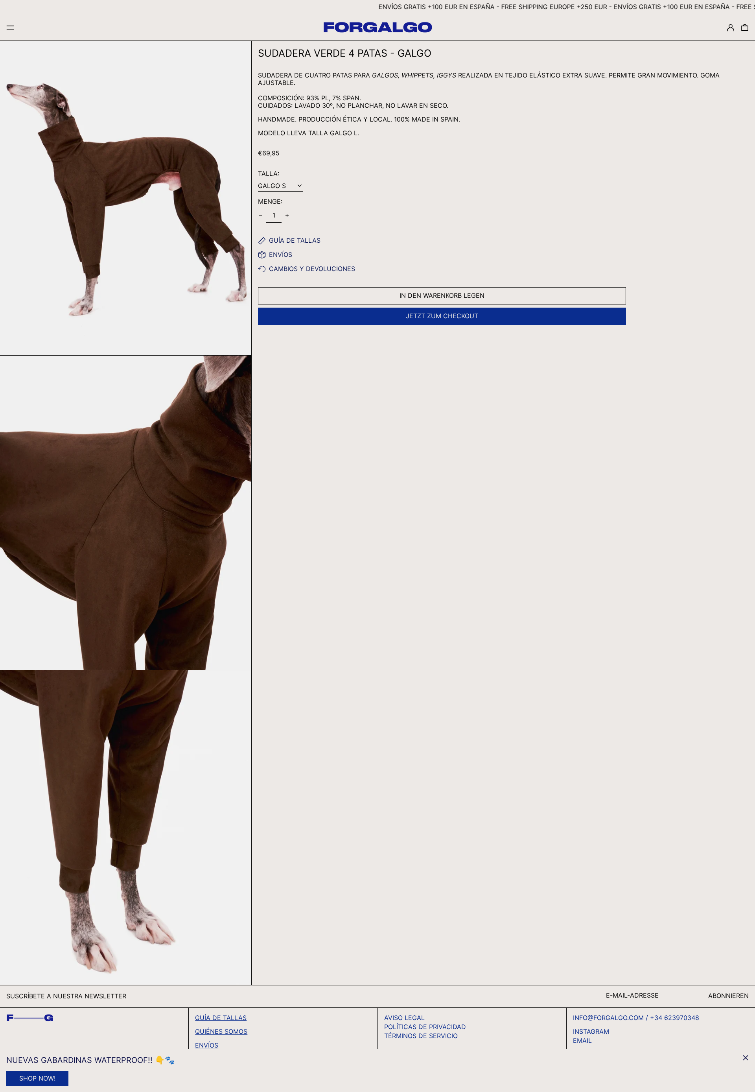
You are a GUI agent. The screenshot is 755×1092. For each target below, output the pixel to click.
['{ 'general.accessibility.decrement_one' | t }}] (260, 215)
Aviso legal (404, 1018)
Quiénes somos (221, 1031)
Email (582, 1040)
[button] (745, 27)
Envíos (206, 1045)
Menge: (270, 201)
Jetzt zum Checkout (442, 316)
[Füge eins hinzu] (287, 215)
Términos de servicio (421, 1036)
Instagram (591, 1031)
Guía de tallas (221, 1018)
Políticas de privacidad (425, 1027)
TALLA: (268, 173)
